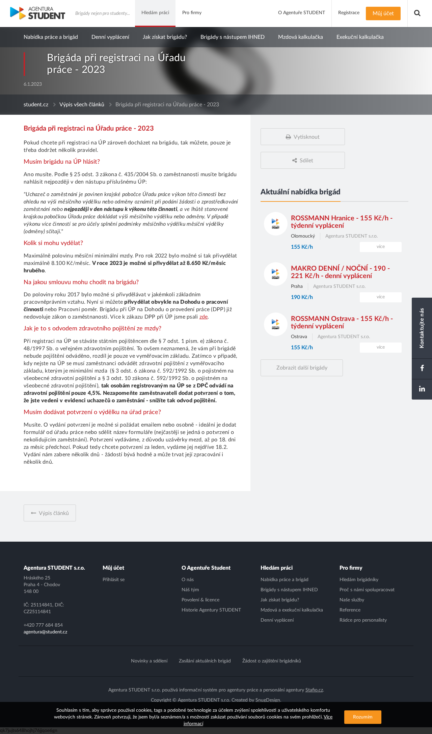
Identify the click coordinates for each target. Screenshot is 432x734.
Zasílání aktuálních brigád (205, 661)
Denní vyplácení (110, 37)
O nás (188, 579)
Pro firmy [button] (191, 12)
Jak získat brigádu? (165, 37)
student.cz (36, 104)
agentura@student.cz (45, 632)
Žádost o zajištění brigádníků (271, 661)
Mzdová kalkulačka (300, 37)
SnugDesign (267, 700)
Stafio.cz (314, 690)
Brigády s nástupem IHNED (232, 37)
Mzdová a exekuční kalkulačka (292, 610)
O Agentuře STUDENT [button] (301, 12)
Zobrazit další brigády (301, 368)
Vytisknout (307, 137)
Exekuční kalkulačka (360, 37)
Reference (350, 610)
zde (203, 317)
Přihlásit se (114, 579)
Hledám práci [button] (155, 12)
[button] (417, 13)
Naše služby (352, 600)
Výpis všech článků (81, 104)
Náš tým (190, 590)
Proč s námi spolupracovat (367, 590)
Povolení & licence (200, 600)
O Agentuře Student (206, 568)
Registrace (348, 12)
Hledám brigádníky (359, 579)
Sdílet (306, 160)
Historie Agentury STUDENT (211, 610)
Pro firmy (351, 568)
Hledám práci (277, 568)
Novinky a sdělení (149, 661)
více (381, 246)
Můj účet (113, 568)
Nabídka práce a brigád (51, 37)
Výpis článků (54, 513)
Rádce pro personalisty (363, 620)
